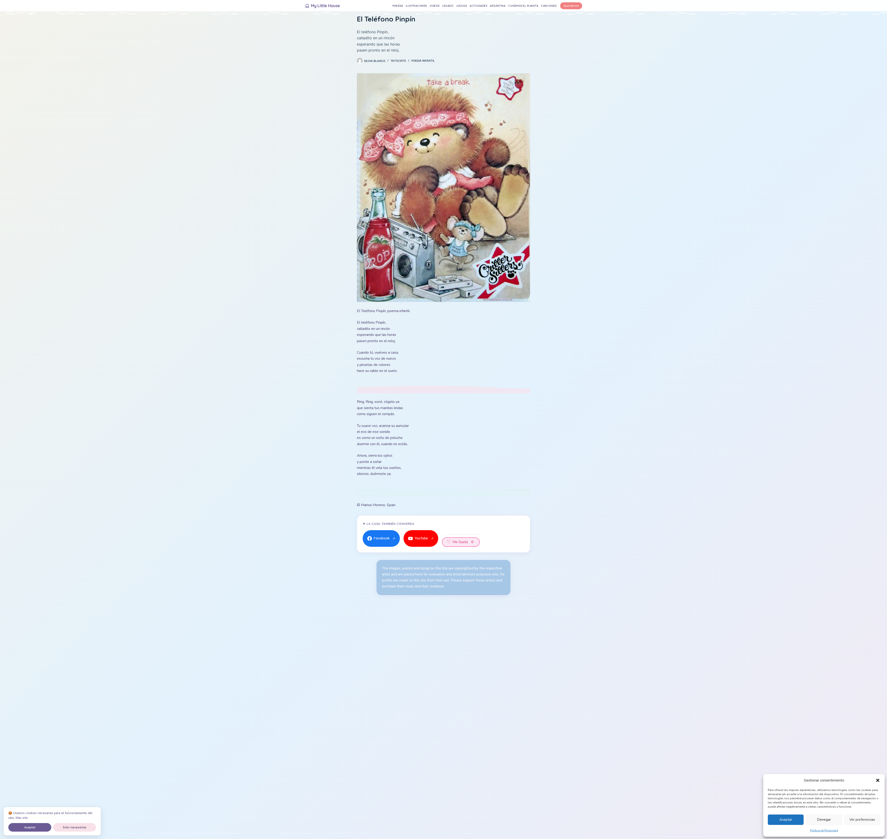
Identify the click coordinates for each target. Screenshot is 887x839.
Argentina (497, 5)
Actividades (478, 5)
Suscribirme (571, 5)
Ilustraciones (416, 5)
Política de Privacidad (824, 830)
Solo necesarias (74, 827)
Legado (447, 5)
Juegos (461, 5)
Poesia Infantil (423, 60)
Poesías (397, 5)
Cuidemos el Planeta (523, 5)
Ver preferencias (862, 819)
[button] (877, 780)
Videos (435, 5)
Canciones (548, 5)
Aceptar (785, 819)
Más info (22, 818)
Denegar (824, 819)
